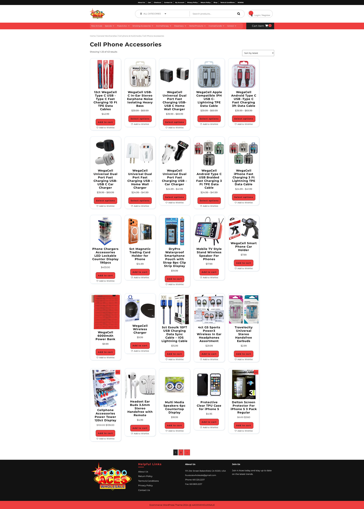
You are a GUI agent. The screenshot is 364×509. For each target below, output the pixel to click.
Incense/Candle (215, 26)
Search (238, 13)
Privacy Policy (192, 2)
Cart (149, 2)
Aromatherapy (162, 26)
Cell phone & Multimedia (129, 36)
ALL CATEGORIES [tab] (152, 13)
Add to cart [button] (105, 122)
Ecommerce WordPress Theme (166, 505)
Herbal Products (196, 26)
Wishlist (241, 2)
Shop (215, 2)
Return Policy (206, 2)
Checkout (157, 2)
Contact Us (168, 2)
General (230, 26)
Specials (108, 26)
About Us (141, 2)
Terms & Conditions (227, 2)
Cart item (258, 25)
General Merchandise (107, 36)
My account (179, 2)
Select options (140, 118)
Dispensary (179, 26)
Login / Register (259, 13)
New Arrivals (96, 26)
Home (93, 36)
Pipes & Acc (122, 26)
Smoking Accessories (142, 26)
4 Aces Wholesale (114, 10)
